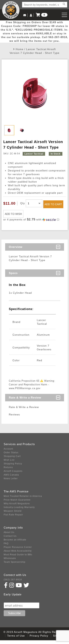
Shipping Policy (13, 463)
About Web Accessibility (18, 551)
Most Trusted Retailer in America (23, 496)
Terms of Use (16, 635)
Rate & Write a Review (25, 397)
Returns (8, 467)
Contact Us (10, 536)
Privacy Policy (39, 635)
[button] (34, 219)
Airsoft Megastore (11, 10)
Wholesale (10, 558)
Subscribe (12, 598)
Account (8, 449)
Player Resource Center (18, 547)
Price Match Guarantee (17, 500)
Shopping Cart (12, 456)
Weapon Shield (13, 511)
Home (19, 49)
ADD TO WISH (13, 213)
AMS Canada (11, 474)
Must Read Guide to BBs (18, 554)
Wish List (9, 460)
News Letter (11, 478)
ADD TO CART (53, 204)
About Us (9, 532)
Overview (15, 246)
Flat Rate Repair (13, 514)
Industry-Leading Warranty (19, 507)
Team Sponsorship (14, 562)
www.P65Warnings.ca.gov (24, 388)
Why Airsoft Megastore (17, 503)
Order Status (11, 452)
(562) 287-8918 (13, 579)
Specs (13, 273)
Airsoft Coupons (13, 471)
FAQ (6, 543)
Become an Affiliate (15, 539)
